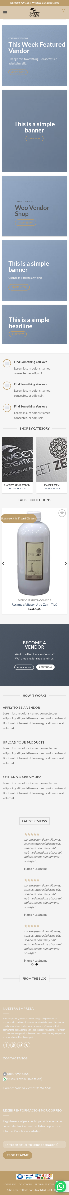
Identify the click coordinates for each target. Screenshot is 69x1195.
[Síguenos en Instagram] (13, 1045)
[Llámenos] (27, 1045)
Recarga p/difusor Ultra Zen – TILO (35, 604)
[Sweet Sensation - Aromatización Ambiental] (34, 12)
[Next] (65, 463)
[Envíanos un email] (20, 1045)
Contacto (25, 1184)
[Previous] (3, 463)
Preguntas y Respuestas (50, 1184)
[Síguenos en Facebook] (6, 1045)
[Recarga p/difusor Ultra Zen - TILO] (34, 552)
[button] (5, 12)
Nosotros (9, 1184)
